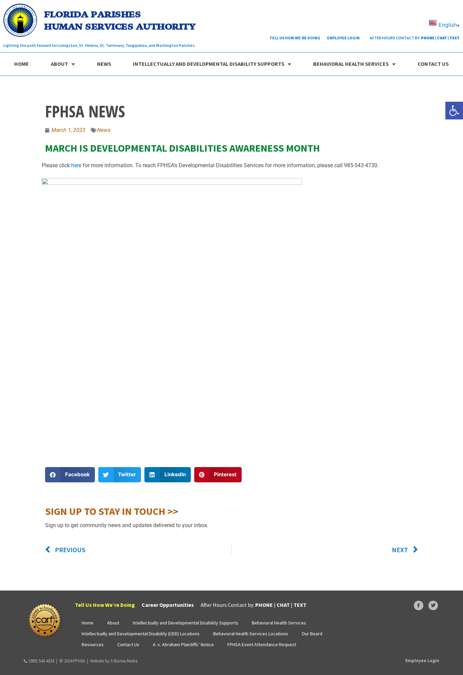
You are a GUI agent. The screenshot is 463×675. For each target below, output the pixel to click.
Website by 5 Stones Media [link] (114, 661)
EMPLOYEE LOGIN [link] (343, 37)
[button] (70, 474)
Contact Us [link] (433, 63)
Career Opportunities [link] (168, 604)
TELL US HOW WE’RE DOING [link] (294, 37)
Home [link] (21, 63)
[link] (454, 110)
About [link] (59, 63)
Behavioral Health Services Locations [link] (250, 634)
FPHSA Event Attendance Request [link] (261, 644)
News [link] (104, 63)
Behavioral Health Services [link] (351, 63)
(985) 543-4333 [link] (41, 661)
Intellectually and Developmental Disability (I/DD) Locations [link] (141, 634)
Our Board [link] (312, 634)
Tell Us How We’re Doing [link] (105, 604)
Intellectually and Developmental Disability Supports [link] (208, 63)
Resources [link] (93, 644)
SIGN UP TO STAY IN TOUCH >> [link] (111, 511)
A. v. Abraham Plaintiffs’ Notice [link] (183, 644)
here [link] (77, 165)
